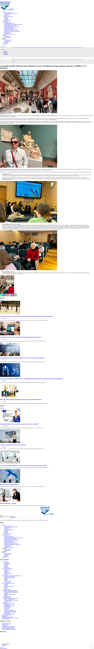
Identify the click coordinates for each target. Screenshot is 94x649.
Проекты (6, 584)
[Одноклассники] (7, 295)
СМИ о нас (6, 15)
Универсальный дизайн (8, 27)
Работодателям (7, 563)
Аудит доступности (8, 601)
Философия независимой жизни (8, 627)
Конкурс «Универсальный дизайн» (10, 598)
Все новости (2, 300)
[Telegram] (9, 295)
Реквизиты (6, 18)
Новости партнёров (8, 554)
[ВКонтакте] (4, 295)
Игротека (6, 593)
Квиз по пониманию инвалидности (8, 629)
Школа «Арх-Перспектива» (9, 599)
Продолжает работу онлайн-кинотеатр (9, 484)
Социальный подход (6, 624)
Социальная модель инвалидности (10, 13)
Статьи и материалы (8, 581)
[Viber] (12, 295)
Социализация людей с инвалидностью (11, 26)
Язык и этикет (5, 625)
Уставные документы (8, 12)
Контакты (6, 19)
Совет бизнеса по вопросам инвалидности (12, 31)
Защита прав (6, 604)
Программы (6, 54)
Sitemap (3, 645)
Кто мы (3, 11)
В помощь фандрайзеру (6, 623)
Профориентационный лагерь (10, 594)
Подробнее (45, 520)
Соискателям (6, 562)
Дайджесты (6, 579)
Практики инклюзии (8, 573)
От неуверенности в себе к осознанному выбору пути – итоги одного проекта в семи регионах (22, 357)
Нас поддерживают (8, 20)
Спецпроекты (6, 33)
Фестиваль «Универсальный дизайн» (11, 600)
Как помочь (4, 35)
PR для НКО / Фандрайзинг (9, 613)
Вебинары (6, 566)
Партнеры (6, 585)
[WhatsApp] (15, 295)
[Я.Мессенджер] (1, 295)
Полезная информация (8, 586)
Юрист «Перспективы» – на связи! (8, 503)
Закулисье (6, 52)
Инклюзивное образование (9, 23)
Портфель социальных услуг (9, 34)
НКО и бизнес (7, 612)
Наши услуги (6, 572)
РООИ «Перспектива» (7, 647)
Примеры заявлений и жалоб (9, 577)
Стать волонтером (7, 37)
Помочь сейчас (7, 36)
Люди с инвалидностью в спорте (10, 25)
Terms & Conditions (5, 643)
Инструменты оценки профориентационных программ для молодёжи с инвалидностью (20, 399)
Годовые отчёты (7, 14)
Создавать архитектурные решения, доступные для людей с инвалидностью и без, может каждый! (23, 465)
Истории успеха (7, 553)
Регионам (6, 564)
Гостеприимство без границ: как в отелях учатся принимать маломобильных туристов (20, 337)
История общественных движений (8, 628)
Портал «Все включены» (9, 29)
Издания (6, 17)
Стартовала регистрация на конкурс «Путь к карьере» (13, 444)
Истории (5, 51)
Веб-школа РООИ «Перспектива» (10, 28)
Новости (3, 39)
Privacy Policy (4, 644)
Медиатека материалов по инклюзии (11, 30)
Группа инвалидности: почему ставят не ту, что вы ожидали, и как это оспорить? (19, 424)
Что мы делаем (5, 21)
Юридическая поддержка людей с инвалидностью (13, 24)
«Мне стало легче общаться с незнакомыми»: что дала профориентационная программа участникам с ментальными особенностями (31, 378)
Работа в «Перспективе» (8, 16)
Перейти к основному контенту (6, 1)
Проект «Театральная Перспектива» (11, 591)
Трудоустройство (7, 22)
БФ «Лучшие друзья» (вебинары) (10, 610)
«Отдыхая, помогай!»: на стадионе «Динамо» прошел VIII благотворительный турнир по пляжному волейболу (26, 316)
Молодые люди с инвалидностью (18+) (11, 592)
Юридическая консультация (9, 576)
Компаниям (4, 38)
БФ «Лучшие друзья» (8, 32)
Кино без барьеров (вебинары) (10, 611)
